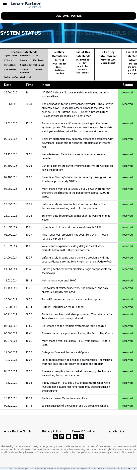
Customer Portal (68, 15)
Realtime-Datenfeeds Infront (59, 63)
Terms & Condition (84, 431)
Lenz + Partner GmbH (17, 431)
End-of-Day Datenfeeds (83, 62)
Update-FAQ (104, 261)
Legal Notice (115, 431)
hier (128, 468)
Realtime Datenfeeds (24, 64)
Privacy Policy (51, 431)
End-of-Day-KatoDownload (108, 57)
